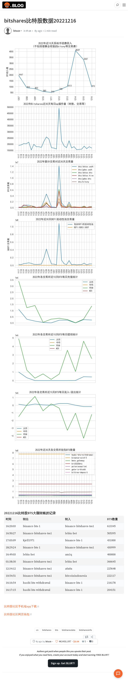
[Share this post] (92, 637)
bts (56, 630)
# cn (28, 30)
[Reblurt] (86, 637)
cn (37, 630)
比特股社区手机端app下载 (20, 606)
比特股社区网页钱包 (16, 614)
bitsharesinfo (85, 630)
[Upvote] (56, 641)
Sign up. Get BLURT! (63, 663)
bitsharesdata (68, 630)
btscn (16, 30)
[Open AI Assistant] (118, 673)
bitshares (46, 630)
